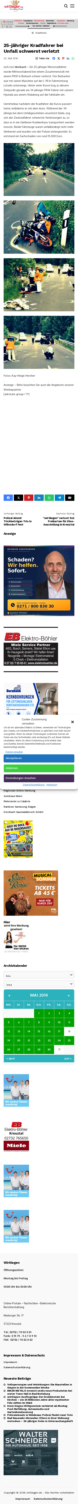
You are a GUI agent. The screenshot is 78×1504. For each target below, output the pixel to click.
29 (39, 1049)
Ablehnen (12, 768)
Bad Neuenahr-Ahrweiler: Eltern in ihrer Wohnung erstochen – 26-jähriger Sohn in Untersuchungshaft (40, 1420)
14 (29, 1031)
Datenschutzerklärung (34, 784)
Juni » (67, 1058)
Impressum (51, 784)
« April (11, 1058)
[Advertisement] (39, 444)
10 (59, 1022)
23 (49, 1040)
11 (69, 1022)
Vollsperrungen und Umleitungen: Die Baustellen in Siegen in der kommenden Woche (39, 1386)
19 (8, 1040)
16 (49, 1031)
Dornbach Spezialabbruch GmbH (23, 811)
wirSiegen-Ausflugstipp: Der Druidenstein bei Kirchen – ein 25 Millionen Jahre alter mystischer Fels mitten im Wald (38, 1399)
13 (19, 1031)
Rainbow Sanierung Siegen (20, 806)
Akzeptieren (14, 758)
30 (49, 1049)
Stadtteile (41, 33)
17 (59, 1031)
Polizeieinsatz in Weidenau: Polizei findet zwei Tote (40, 1414)
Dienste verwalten (14, 752)
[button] (72, 721)
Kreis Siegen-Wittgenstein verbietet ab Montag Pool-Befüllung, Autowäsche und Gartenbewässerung (37, 1408)
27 (18, 1049)
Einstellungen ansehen (21, 778)
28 (28, 1049)
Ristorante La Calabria (17, 801)
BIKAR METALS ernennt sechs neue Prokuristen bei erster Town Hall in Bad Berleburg (39, 1392)
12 (9, 1031)
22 (39, 1040)
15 (39, 1031)
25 (69, 1040)
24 (59, 1040)
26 (8, 1049)
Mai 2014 (39, 995)
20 (18, 1040)
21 (29, 1040)
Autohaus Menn (13, 796)
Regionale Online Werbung (19, 790)
